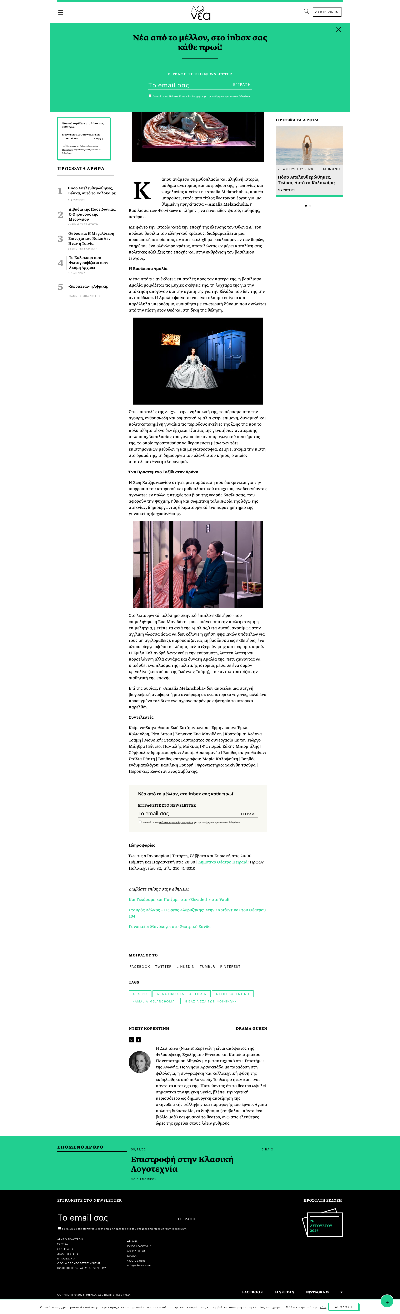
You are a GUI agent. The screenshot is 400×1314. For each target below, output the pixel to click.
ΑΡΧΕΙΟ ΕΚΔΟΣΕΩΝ (70, 1239)
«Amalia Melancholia (154, 1001)
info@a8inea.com (139, 1265)
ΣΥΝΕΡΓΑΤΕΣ (65, 1249)
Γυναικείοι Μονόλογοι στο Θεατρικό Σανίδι (170, 926)
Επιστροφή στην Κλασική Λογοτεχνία (182, 1164)
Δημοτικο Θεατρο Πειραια (181, 993)
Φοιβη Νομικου (143, 1179)
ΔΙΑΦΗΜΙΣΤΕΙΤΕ (68, 1253)
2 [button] (310, 206)
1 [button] (306, 206)
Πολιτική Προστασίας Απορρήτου (176, 822)
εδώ (323, 1306)
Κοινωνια (332, 168)
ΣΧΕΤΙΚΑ (62, 1244)
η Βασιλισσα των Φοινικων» (211, 1001)
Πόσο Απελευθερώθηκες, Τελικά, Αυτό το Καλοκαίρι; (92, 191)
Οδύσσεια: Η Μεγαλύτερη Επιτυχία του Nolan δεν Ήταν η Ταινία (91, 238)
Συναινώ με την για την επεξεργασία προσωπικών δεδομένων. (81, 149)
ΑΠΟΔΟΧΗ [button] (343, 1306)
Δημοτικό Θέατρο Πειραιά (223, 862)
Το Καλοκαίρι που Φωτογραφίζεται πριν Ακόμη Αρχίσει (88, 262)
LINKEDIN (284, 1292)
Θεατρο (140, 993)
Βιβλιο (267, 1149)
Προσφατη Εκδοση (323, 1200)
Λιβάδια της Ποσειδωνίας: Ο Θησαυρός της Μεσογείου (92, 214)
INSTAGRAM (317, 1292)
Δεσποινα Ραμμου (82, 248)
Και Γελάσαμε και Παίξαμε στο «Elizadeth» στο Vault (179, 899)
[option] (309, 161)
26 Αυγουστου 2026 (296, 168)
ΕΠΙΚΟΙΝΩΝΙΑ (66, 1258)
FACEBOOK (252, 1292)
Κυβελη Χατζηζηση (83, 224)
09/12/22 (138, 1149)
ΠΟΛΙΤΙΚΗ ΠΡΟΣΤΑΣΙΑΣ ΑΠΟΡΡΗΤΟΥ (81, 1268)
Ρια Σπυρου (76, 200)
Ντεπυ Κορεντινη (232, 993)
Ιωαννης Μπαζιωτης (84, 296)
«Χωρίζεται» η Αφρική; (88, 286)
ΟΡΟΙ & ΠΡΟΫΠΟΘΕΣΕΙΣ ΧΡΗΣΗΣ (79, 1263)
